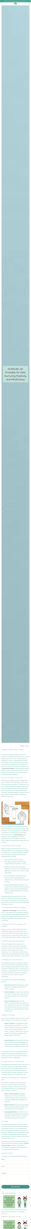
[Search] (25, 3)
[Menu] (1, 3)
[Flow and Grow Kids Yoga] (15, 3)
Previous (22, 746)
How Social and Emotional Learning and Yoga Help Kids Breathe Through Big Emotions (14, 1211)
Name (3, 1159)
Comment (4, 1173)
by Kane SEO (4, 749)
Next (27, 746)
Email (3, 1166)
